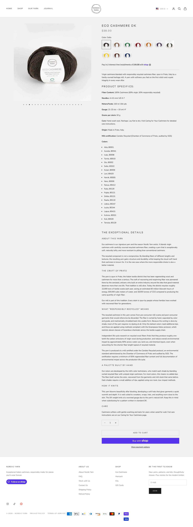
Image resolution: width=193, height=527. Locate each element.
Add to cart (140, 433)
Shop (20, 8)
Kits (117, 481)
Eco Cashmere (121, 472)
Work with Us (84, 481)
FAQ (80, 476)
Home (9, 8)
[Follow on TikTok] (14, 504)
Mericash (119, 476)
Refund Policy (84, 494)
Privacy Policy (37, 513)
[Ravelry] (21, 504)
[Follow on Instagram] (7, 504)
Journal (48, 8)
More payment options (140, 447)
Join (155, 491)
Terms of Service (57, 513)
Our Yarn (33, 8)
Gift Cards (119, 485)
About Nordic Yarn (86, 472)
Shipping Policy (85, 489)
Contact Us (83, 485)
